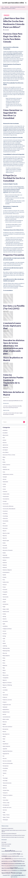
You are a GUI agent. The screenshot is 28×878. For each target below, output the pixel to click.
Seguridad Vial (6, 753)
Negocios (5, 680)
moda (23, 863)
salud (8, 868)
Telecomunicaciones (7, 783)
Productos (5, 697)
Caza (4, 472)
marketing (5, 645)
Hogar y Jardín (6, 609)
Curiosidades (5, 521)
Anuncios (5, 442)
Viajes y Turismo (6, 817)
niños (6, 865)
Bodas (4, 462)
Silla (16, 400)
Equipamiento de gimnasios (7, 828)
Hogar (4, 606)
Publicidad (5, 707)
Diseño (4, 543)
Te (3, 775)
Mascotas (5, 653)
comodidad (10, 853)
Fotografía (5, 592)
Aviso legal (4, 842)
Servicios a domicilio (7, 761)
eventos (24, 858)
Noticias (4, 687)
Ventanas (5, 810)
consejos (4, 856)
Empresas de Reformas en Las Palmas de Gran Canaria (13, 835)
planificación (11, 865)
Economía (5, 545)
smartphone (14, 870)
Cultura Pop (5, 518)
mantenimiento (11, 863)
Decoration (5, 528)
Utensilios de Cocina (7, 807)
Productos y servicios (7, 699)
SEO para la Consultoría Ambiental (9, 833)
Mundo (4, 670)
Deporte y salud (6, 533)
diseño (12, 858)
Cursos (4, 523)
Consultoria (5, 511)
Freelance (5, 594)
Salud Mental (5, 743)
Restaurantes (5, 729)
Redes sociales (6, 719)
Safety (4, 736)
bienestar (17, 851)
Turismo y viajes (6, 802)
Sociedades (5, 768)
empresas (20, 858)
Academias (5, 430)
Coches (4, 484)
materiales (18, 863)
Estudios (4, 577)
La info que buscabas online (13, 3)
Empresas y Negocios (7, 569)
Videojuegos (5, 819)
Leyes (4, 641)
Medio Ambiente (6, 655)
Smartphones (5, 765)
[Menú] (25, 2)
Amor (4, 437)
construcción (15, 856)
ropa (21, 865)
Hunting (4, 616)
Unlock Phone (10, 873)
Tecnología (5, 778)
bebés (4, 400)
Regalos (4, 724)
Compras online (6, 494)
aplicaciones (5, 445)
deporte (3, 858)
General (4, 599)
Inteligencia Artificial (7, 628)
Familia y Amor (6, 582)
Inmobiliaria (5, 626)
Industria (4, 618)
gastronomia (4, 861)
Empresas (6, 15)
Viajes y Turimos (6, 814)
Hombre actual (6, 611)
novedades (5, 690)
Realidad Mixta (6, 709)
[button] (24, 422)
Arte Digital (5, 449)
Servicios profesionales (8, 763)
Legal (4, 638)
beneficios (10, 851)
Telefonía (5, 785)
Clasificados (5, 481)
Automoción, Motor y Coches (9, 454)
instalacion (5, 863)
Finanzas (5, 584)
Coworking (5, 513)
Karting (4, 636)
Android (4, 440)
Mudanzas (5, 665)
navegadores (5, 677)
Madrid (4, 643)
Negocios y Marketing (7, 685)
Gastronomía (5, 596)
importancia (17, 861)
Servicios (5, 758)
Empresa (4, 560)
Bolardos (5, 467)
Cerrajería (5, 476)
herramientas (5, 604)
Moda (4, 658)
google (4, 601)
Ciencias (4, 479)
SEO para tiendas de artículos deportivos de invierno (13, 837)
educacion (16, 858)
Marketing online (6, 648)
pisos (8, 865)
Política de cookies (6, 845)
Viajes (4, 812)
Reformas (5, 721)
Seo (3, 756)
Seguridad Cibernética (7, 751)
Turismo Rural (5, 800)
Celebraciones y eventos (8, 474)
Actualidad (5, 432)
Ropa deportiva (6, 734)
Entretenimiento (6, 572)
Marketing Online (6, 650)
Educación (5, 547)
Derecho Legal (6, 540)
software (5, 770)
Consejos (5, 501)
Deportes (5, 535)
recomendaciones (6, 716)
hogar (11, 861)
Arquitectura (5, 447)
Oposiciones (5, 694)
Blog (4, 459)
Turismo (4, 797)
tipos (3, 873)
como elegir (8, 400)
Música (4, 672)
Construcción (5, 503)
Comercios (5, 491)
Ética (4, 579)
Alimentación (5, 435)
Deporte (4, 530)
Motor (4, 663)
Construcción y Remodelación (9, 508)
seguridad (13, 400)
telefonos (5, 787)
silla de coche (7, 87)
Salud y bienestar (6, 746)
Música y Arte (5, 675)
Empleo (4, 552)
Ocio (4, 692)
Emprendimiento (6, 557)
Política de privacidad (6, 844)
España (4, 574)
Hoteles (4, 614)
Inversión (5, 633)
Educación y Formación (8, 550)
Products (5, 702)
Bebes (4, 457)
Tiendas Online (6, 790)
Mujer (4, 667)
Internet (4, 631)
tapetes (18, 870)
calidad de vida (6, 469)
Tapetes (4, 773)
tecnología (5, 780)
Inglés (4, 623)
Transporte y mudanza (7, 795)
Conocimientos (6, 498)
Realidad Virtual (6, 712)
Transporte (5, 792)
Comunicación (6, 496)
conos (21, 853)
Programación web (7, 704)
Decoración (5, 525)
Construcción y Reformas (8, 506)
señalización (9, 870)
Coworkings (5, 516)
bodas (20, 851)
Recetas (4, 714)
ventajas (19, 873)
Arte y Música (5, 452)
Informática (5, 621)
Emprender (5, 555)
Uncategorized (6, 805)
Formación (5, 589)
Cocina (4, 486)
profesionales (17, 865)
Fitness (4, 587)
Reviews (4, 731)
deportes (8, 858)
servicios (4, 870)
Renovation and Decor (7, 726)
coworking (21, 856)
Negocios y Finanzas (7, 682)
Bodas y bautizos (6, 464)
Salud (4, 738)
